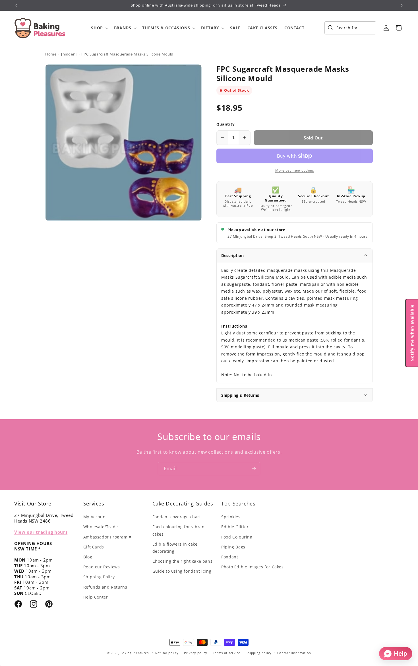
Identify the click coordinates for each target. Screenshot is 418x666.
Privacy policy (195, 653)
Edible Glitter (235, 526)
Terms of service (226, 653)
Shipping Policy (99, 576)
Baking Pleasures (135, 653)
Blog (87, 557)
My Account (95, 516)
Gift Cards (93, 547)
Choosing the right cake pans (182, 561)
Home (50, 54)
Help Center (95, 597)
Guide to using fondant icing (182, 571)
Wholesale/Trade (100, 526)
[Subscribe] (253, 468)
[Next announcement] (402, 5)
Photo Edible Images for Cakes (252, 567)
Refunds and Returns (105, 587)
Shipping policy (259, 653)
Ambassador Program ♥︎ (107, 537)
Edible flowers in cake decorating (175, 547)
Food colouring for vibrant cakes (179, 530)
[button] (99, 28)
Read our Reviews (101, 567)
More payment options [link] (294, 170)
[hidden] (69, 54)
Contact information (294, 653)
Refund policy (166, 653)
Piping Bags (233, 547)
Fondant (229, 557)
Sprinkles (230, 516)
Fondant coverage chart (176, 516)
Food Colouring (236, 537)
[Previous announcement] (16, 5)
